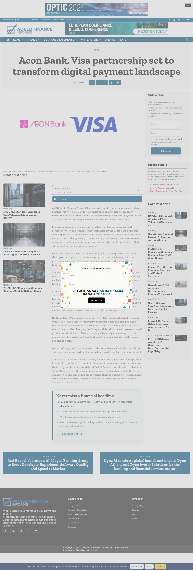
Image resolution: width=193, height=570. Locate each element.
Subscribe (96, 300)
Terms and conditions (110, 290)
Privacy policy (101, 293)
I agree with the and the (99, 292)
